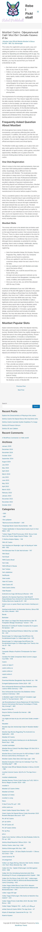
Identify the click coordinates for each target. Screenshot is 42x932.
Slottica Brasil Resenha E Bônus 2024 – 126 (16, 842)
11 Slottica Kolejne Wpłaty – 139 (12, 539)
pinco (4, 834)
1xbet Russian (6, 591)
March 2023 (6, 489)
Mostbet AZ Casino (8, 737)
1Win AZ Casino (7, 542)
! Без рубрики (6, 519)
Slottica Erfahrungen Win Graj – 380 (14, 848)
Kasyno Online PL (8, 709)
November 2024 (7, 452)
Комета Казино (7, 915)
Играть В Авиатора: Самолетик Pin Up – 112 (17, 912)
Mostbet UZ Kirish (8, 792)
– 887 (4, 516)
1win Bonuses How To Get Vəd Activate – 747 (17, 550)
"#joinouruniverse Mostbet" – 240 (13, 522)
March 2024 (6, 474)
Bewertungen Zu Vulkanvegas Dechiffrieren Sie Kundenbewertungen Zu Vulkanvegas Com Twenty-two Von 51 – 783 (20, 643)
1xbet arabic (6, 578)
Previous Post (21, 386)
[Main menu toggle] (38, 12)
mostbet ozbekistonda (9, 777)
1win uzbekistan (7, 572)
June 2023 (5, 480)
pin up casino (6, 821)
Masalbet (5, 723)
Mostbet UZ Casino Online (10, 788)
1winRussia (5, 575)
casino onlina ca (7, 668)
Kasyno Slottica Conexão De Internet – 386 (16, 712)
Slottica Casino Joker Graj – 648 (12, 845)
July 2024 (5, 465)
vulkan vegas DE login (9, 893)
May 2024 (5, 468)
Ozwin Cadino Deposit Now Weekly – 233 (15, 810)
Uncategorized (7, 860)
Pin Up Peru (6, 831)
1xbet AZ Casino (7, 581)
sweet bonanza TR (8, 856)
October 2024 (6, 455)
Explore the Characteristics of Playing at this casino (19, 415)
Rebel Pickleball (29, 11)
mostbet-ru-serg (7, 798)
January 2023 (6, 496)
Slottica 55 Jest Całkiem (10, 428)
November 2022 (7, 502)
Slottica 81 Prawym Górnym (11, 425)
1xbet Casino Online (8, 587)
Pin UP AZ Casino (8, 818)
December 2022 (7, 499)
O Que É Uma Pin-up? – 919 (11, 804)
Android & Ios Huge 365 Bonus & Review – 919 (17, 594)
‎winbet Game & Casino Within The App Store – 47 (18, 909)
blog (3, 648)
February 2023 (7, 492)
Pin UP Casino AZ (8, 824)
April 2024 (5, 471)
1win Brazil (5, 557)
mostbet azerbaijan (8, 745)
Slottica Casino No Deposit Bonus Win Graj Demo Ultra (20, 419)
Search (4, 403)
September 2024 (7, 458)
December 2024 (7, 449)
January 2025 (6, 446)
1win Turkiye (6, 569)
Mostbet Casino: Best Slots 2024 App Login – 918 (18, 759)
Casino (4, 662)
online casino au (7, 807)
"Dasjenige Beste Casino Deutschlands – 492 (17, 526)
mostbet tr (5, 785)
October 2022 (6, 505)
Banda (4, 614)
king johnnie (6, 715)
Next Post (21, 390)
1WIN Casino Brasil (8, 560)
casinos (4, 677)
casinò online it (7, 674)
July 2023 (5, 477)
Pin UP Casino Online (9, 828)
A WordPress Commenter (10, 438)
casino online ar (7, 671)
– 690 (4, 513)
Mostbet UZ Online (8, 795)
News (4, 801)
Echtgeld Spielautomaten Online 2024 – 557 (16, 683)
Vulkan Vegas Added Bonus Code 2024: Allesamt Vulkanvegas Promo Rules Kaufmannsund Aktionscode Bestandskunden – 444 (20, 887)
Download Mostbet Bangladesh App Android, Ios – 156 (20, 680)
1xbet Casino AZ (7, 584)
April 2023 (5, 486)
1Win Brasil (5, 553)
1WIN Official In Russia (9, 566)
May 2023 (5, 483)
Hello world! (25, 438)
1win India (5, 563)
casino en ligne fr (7, 665)
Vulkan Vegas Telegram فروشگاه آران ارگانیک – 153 (18, 906)
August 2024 (6, 461)
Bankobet (5, 617)
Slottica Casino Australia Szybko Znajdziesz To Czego (19, 422)
